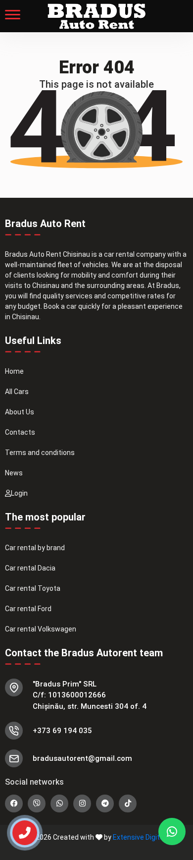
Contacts (20, 432)
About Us (19, 412)
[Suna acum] (18, 828)
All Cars (17, 392)
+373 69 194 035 (62, 730)
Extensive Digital (139, 837)
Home (14, 371)
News (14, 473)
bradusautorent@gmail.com (82, 758)
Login (19, 493)
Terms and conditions (40, 453)
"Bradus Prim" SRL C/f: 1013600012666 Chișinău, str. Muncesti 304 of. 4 (89, 695)
